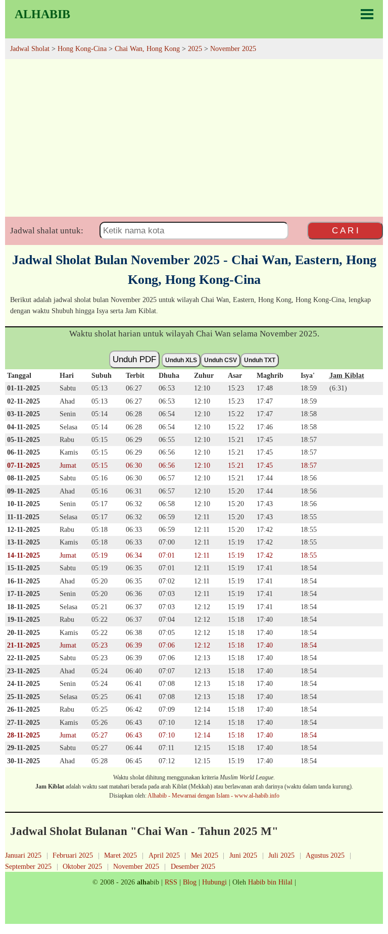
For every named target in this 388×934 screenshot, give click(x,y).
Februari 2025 (73, 855)
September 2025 (28, 866)
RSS (171, 882)
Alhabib (42, 14)
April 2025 (164, 855)
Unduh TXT (259, 360)
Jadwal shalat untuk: (46, 230)
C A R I (345, 230)
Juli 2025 (281, 855)
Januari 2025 (23, 855)
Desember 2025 (193, 866)
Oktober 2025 (82, 866)
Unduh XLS (181, 360)
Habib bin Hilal (270, 882)
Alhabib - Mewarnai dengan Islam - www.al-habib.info (213, 795)
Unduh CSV (220, 360)
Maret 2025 (120, 855)
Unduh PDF (134, 359)
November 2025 (136, 866)
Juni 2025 (243, 855)
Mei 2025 (204, 855)
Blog (190, 882)
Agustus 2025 (325, 855)
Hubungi (214, 882)
